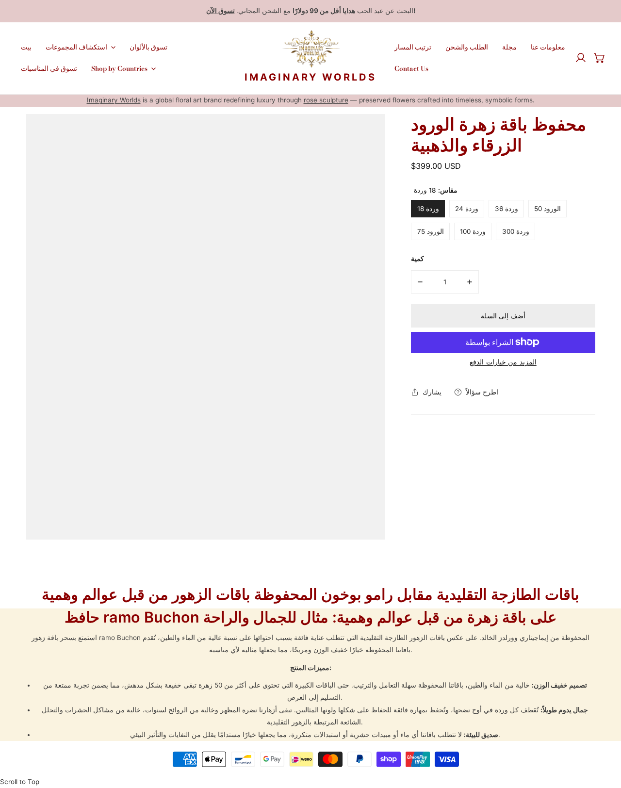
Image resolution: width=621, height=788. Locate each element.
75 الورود (430, 231)
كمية (417, 258)
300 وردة (515, 231)
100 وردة (473, 231)
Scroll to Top (19, 782)
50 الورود (547, 208)
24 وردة (466, 208)
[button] (599, 57)
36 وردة (506, 208)
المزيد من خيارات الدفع (503, 361)
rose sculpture (326, 100)
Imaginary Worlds (114, 100)
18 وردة (428, 208)
